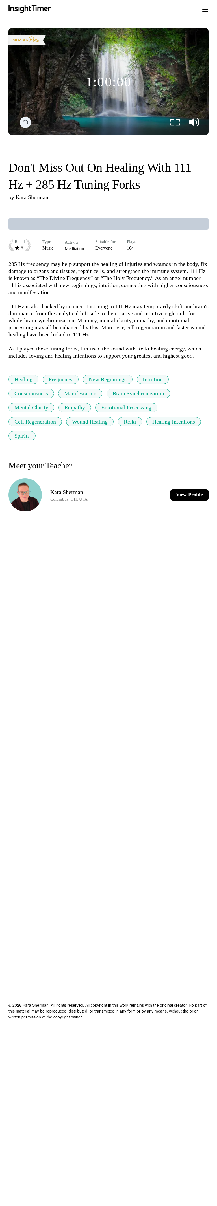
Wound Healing (90, 421)
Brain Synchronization (138, 393)
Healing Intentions (173, 421)
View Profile (189, 494)
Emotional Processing (126, 407)
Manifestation (80, 393)
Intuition (153, 379)
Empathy (74, 407)
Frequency (61, 379)
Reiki (130, 421)
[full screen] (175, 122)
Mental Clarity (31, 407)
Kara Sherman (32, 197)
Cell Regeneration (35, 421)
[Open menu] (205, 9)
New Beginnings (108, 379)
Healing (23, 379)
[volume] (194, 122)
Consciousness (31, 393)
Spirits (22, 436)
